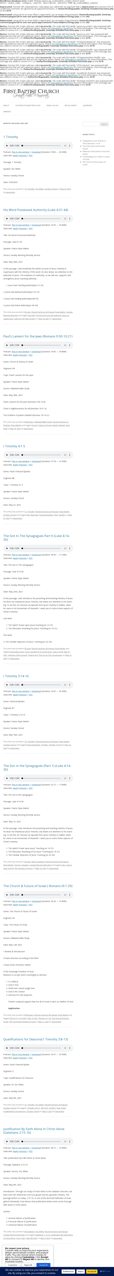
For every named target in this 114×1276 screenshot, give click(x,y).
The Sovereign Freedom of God (22, 1021)
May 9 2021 (61, 1108)
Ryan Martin (60, 312)
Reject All (28, 1265)
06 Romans (29, 422)
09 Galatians (29, 1231)
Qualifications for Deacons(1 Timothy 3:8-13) (35, 1039)
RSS (31, 155)
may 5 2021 (21, 1238)
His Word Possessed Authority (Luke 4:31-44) (35, 210)
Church (35, 425)
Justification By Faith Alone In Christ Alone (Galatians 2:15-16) (33, 1131)
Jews (68, 425)
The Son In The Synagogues (50, 655)
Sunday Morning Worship (40, 865)
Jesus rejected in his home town (38, 652)
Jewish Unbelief (58, 425)
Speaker (25, 865)
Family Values (52, 105)
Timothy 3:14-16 (55, 745)
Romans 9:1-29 (45, 1018)
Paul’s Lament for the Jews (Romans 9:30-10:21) (37, 336)
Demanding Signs (17, 652)
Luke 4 (69, 865)
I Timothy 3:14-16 (16, 676)
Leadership (87, 105)
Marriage (34, 515)
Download (36, 152)
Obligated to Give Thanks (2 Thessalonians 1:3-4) (94, 142)
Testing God (33, 655)
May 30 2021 (30, 319)
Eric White (40, 189)
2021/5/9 (44, 1108)
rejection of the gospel (17, 655)
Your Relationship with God (27, 105)
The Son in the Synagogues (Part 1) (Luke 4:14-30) (37, 767)
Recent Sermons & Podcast (43, 312)
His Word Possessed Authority (48, 315)
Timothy (62, 515)
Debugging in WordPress (62, 28)
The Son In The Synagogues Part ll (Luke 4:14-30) (36, 537)
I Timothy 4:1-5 (14, 446)
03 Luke (27, 312)
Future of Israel (44, 425)
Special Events (71, 105)
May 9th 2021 (31, 1238)
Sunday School (51, 189)
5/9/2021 (52, 1108)
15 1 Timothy (29, 189)
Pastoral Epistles (46, 515)
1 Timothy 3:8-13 (33, 1108)
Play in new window (20, 152)
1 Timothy (10, 137)
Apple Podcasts (20, 155)
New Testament (38, 861)
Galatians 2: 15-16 (42, 1235)
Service (17, 865)
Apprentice (10, 192)
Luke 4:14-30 (58, 652)
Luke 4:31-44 (19, 319)
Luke (63, 865)
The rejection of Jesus (23, 868)
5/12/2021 (23, 1018)
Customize (12, 1265)
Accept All (43, 1265)
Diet (28, 515)
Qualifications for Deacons (14, 1111)
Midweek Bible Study (43, 422)
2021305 (31, 315)
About (6, 105)
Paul (5, 428)
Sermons (7, 111)
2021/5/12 (14, 1018)
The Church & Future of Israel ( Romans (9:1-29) (37, 886)
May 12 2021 (33, 1018)
